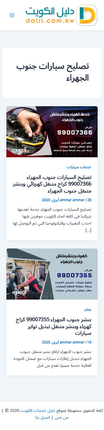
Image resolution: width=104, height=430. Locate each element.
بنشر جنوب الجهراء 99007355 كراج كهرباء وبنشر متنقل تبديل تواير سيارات (53, 326)
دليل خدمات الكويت (37, 410)
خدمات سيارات (79, 167)
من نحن (61, 417)
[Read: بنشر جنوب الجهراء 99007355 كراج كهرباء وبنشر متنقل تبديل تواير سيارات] (51, 274)
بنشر (87, 309)
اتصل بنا (43, 417)
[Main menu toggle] (12, 15)
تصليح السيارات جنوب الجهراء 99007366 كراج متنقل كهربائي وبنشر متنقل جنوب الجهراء (52, 184)
